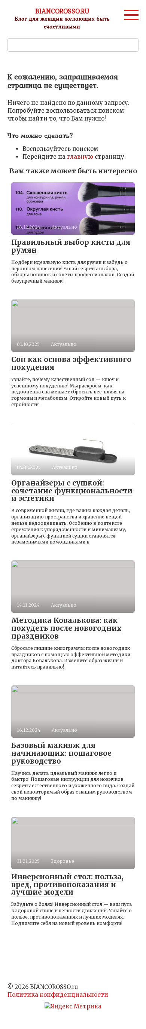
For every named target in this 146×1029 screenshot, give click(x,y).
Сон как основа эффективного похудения (71, 363)
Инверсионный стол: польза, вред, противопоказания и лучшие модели (67, 884)
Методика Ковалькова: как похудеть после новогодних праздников (66, 628)
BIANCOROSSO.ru (62, 11)
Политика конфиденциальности (57, 994)
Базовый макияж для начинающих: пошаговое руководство (61, 753)
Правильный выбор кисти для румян (70, 246)
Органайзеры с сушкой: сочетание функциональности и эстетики (72, 490)
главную (80, 156)
